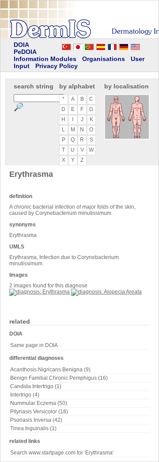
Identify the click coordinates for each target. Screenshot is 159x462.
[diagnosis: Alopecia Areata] (106, 292)
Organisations (103, 58)
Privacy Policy (56, 65)
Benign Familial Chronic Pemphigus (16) (59, 378)
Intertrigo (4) (24, 395)
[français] (112, 45)
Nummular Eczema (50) (38, 403)
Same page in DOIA (34, 345)
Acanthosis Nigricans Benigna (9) (50, 370)
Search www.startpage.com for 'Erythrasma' (62, 453)
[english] (144, 45)
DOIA (21, 44)
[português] (89, 45)
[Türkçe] (66, 45)
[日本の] (77, 45)
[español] (100, 45)
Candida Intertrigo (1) (35, 386)
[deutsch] (123, 45)
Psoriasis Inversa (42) (36, 420)
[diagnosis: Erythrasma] (39, 292)
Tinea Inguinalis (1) (33, 428)
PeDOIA (25, 51)
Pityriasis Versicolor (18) (39, 412)
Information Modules (45, 58)
